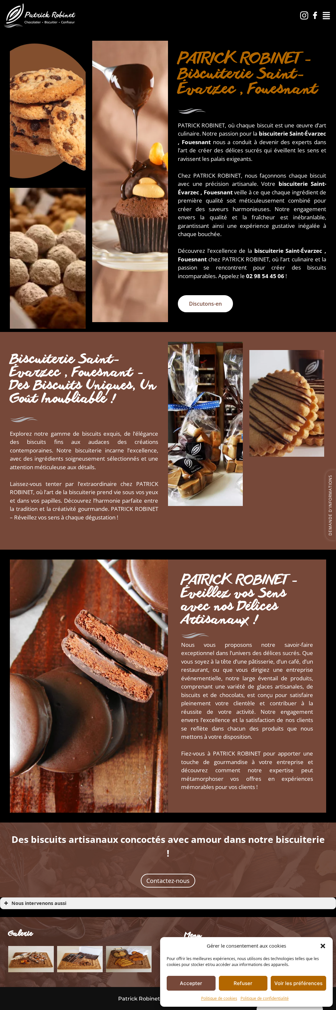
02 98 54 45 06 (265, 276)
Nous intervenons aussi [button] (38, 903)
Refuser (243, 983)
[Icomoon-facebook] (315, 15)
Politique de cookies (219, 998)
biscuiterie (293, 183)
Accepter (191, 983)
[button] (323, 945)
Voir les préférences (298, 983)
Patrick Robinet (139, 999)
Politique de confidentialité (265, 998)
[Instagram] (304, 15)
